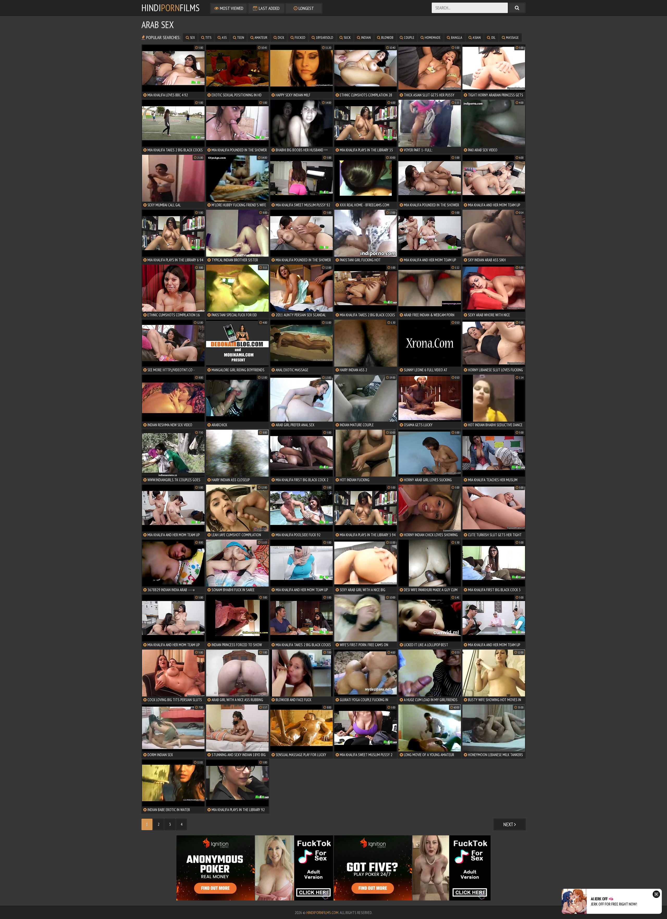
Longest (306, 8)
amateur (260, 37)
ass (224, 37)
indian (365, 37)
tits (208, 37)
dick (280, 37)
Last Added (269, 8)
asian (476, 37)
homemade (432, 37)
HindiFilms (170, 8)
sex (192, 37)
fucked (299, 37)
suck (347, 37)
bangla (456, 37)
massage (512, 37)
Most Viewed (231, 8)
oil (493, 37)
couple (408, 37)
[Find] (517, 8)
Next (508, 824)
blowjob (386, 37)
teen (240, 37)
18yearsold (324, 37)
